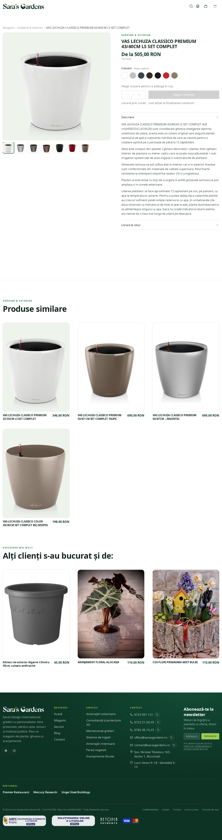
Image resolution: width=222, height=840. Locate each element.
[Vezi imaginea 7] (85, 147)
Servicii (59, 727)
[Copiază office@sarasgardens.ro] (171, 737)
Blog (57, 733)
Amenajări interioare (100, 744)
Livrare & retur (131, 225)
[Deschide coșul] (206, 6)
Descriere (127, 117)
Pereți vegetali (96, 750)
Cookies (165, 809)
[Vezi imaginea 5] (59, 147)
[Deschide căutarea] (191, 6)
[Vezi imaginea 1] (8, 147)
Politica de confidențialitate (197, 746)
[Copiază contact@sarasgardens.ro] (174, 745)
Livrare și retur (191, 809)
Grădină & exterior (30, 28)
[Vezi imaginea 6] (72, 147)
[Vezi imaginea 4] (46, 147)
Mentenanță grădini (100, 731)
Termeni (177, 809)
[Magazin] (197, 6)
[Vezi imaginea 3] (34, 147)
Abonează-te (210, 736)
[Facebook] (6, 751)
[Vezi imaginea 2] (21, 147)
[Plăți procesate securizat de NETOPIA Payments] (109, 821)
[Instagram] (14, 751)
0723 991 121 (143, 715)
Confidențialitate (150, 809)
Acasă (58, 714)
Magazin (9, 28)
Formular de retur (210, 809)
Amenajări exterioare (101, 714)
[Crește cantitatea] (139, 95)
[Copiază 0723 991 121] (157, 714)
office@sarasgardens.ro (150, 737)
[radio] (124, 75)
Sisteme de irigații (98, 737)
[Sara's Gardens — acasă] (23, 6)
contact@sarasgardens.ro (152, 745)
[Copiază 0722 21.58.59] (158, 722)
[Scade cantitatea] (128, 95)
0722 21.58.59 (144, 722)
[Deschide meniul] (215, 6)
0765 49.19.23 (144, 730)
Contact (59, 739)
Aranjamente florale (100, 756)
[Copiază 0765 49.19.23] (158, 730)
